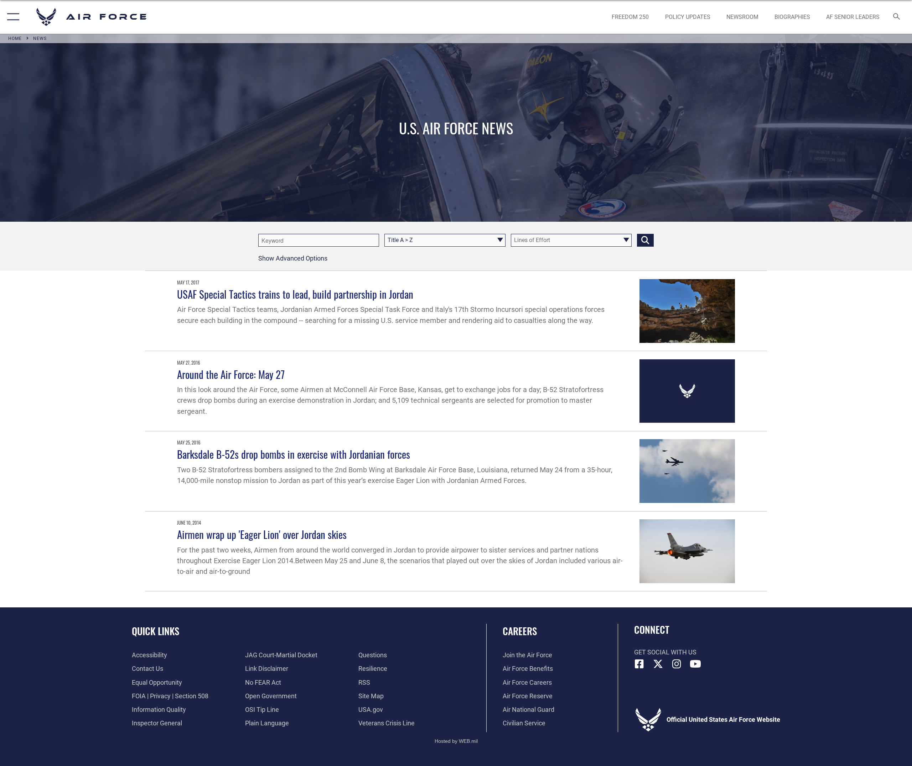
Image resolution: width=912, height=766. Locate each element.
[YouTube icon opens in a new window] (695, 664)
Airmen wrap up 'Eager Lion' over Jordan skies (262, 534)
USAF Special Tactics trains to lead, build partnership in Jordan (295, 294)
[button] (11, 17)
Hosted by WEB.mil (456, 741)
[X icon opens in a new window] (658, 664)
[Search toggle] (897, 17)
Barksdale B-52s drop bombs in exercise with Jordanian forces (293, 454)
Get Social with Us (665, 652)
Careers (520, 631)
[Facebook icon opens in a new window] (639, 664)
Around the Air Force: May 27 (231, 374)
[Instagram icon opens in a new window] (677, 664)
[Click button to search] (645, 240)
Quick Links (155, 631)
